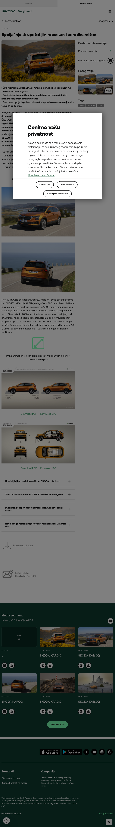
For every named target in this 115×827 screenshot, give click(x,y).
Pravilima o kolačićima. (41, 175)
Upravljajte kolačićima (57, 193)
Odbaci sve (45, 184)
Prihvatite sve (67, 184)
